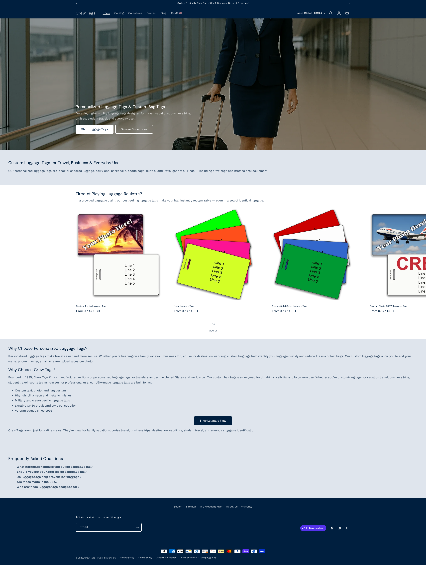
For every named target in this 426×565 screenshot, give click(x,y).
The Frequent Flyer (211, 506)
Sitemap (191, 506)
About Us (232, 506)
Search (178, 506)
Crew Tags (89, 558)
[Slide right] (220, 324)
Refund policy (145, 558)
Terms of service (188, 558)
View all (213, 330)
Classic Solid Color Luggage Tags (289, 306)
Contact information (166, 558)
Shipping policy (208, 558)
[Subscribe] (137, 527)
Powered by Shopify (106, 558)
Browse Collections (134, 129)
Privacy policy (127, 558)
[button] (331, 13)
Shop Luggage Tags (94, 129)
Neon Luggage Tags (184, 306)
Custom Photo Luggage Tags (91, 306)
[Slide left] (205, 324)
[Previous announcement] (76, 3)
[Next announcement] (349, 3)
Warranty (246, 506)
